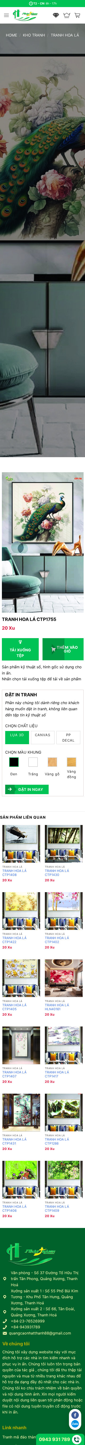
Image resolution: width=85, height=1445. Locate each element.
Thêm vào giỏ (67, 649)
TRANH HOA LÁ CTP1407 (14, 1074)
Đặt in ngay (30, 789)
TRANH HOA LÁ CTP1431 (14, 1141)
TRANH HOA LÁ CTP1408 (14, 873)
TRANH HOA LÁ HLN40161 (57, 1007)
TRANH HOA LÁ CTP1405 (14, 1007)
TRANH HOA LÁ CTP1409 (57, 1209)
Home (11, 35)
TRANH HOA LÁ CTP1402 (57, 940)
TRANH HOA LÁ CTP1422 (14, 940)
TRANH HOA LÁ (65, 35)
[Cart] (77, 15)
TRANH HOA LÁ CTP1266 (57, 1141)
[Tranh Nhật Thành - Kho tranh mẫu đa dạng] (31, 15)
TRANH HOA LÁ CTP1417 (57, 1074)
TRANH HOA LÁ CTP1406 (14, 1209)
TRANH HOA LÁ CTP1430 (57, 873)
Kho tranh (34, 35)
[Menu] (6, 15)
